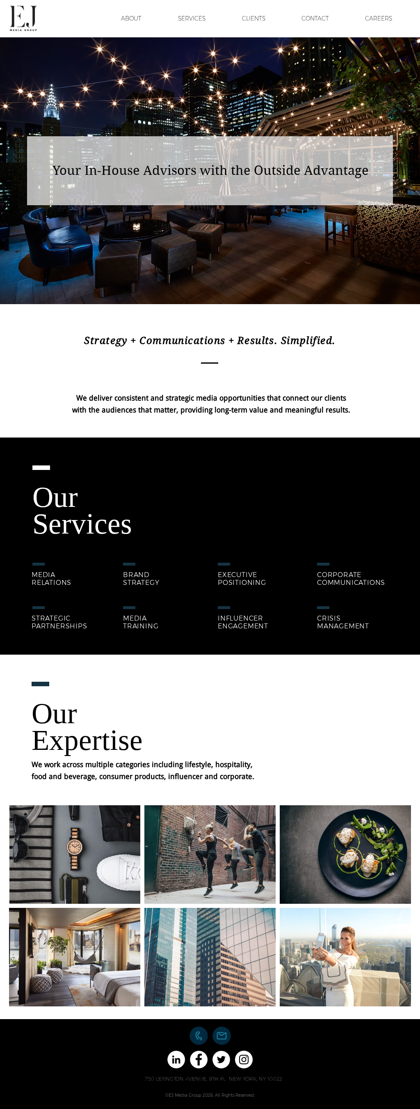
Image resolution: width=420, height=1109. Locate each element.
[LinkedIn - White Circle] (176, 1059)
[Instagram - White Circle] (244, 1059)
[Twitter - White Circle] (221, 1059)
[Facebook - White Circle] (199, 1059)
